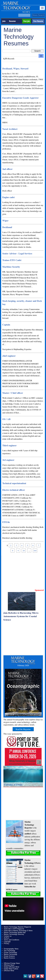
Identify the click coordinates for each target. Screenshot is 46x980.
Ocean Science (9, 956)
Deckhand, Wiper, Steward (15, 68)
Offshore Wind (9, 971)
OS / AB (6, 419)
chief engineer (9, 355)
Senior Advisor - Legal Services (17, 253)
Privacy (6, 943)
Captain (6, 324)
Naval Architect (9, 129)
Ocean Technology (10, 952)
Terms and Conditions (11, 940)
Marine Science (9, 958)
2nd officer (7, 169)
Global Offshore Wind (11, 967)
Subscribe (23, 853)
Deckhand (7, 227)
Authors (6, 938)
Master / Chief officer (12, 392)
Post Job (26, 21)
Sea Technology (9, 951)
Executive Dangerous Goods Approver (20, 97)
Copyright (7, 942)
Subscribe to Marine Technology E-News (18, 930)
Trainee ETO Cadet (11, 260)
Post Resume (38, 21)
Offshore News (9, 965)
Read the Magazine (23, 729)
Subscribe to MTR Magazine (14, 929)
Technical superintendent (14, 483)
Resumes (12, 21)
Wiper (5, 220)
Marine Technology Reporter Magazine (17, 927)
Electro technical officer (13, 489)
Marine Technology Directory (14, 934)
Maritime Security (11, 266)
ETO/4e (6, 522)
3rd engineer (8, 460)
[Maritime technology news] (16, 9)
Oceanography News (11, 949)
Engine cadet (8, 197)
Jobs (4, 21)
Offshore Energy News (12, 963)
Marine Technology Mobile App (15, 932)
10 (24, 550)
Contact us (8, 936)
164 (34, 550)
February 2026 (23, 665)
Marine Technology (10, 954)
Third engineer (9, 445)
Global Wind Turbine (11, 969)
